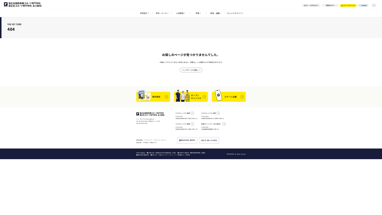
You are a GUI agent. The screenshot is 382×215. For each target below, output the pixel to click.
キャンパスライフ (234, 13)
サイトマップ (148, 140)
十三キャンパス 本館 (208, 113)
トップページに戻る (190, 70)
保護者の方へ (330, 5)
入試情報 (180, 13)
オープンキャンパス (349, 5)
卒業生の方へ (153, 142)
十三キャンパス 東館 (182, 124)
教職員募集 (139, 140)
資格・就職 (215, 13)
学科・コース (161, 13)
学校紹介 (144, 13)
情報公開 (138, 142)
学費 (197, 13)
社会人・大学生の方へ (311, 5)
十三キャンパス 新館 (182, 113)
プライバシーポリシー (160, 140)
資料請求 (364, 5)
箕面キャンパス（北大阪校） (211, 124)
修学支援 (145, 142)
